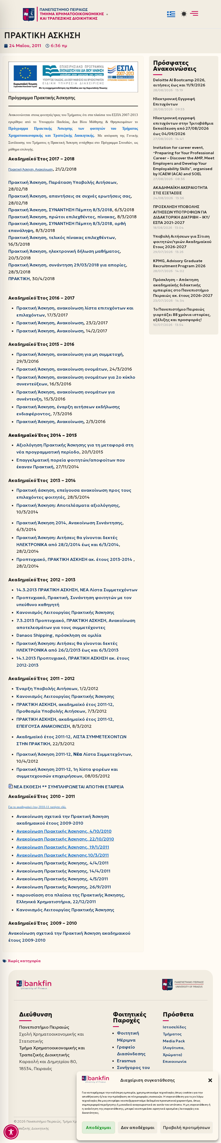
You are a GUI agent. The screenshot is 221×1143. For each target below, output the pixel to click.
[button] (210, 1080)
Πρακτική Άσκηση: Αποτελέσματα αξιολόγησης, (68, 505)
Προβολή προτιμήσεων (186, 1127)
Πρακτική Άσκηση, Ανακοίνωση (30, 169)
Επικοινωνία (175, 1061)
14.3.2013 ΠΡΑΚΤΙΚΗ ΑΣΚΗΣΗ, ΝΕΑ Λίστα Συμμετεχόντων (76, 589)
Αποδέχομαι (98, 1127)
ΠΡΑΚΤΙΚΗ (19, 278)
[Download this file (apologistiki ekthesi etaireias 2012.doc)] (11, 786)
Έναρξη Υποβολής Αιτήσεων (46, 688)
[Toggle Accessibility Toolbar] (11, 1132)
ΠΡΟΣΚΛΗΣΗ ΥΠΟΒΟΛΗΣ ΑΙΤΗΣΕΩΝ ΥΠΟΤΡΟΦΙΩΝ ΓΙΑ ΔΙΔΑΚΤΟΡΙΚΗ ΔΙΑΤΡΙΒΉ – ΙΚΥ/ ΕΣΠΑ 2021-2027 (181, 214)
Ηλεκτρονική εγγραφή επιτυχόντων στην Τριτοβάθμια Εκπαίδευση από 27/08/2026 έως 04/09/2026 (183, 125)
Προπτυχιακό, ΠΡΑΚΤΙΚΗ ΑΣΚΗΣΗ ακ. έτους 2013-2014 (74, 559)
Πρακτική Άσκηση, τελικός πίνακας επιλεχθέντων (61, 237)
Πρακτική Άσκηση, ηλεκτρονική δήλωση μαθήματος (64, 251)
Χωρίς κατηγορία (24, 960)
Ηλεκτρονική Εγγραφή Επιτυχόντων (174, 101)
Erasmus (126, 1060)
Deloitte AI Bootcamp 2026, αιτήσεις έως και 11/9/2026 (179, 83)
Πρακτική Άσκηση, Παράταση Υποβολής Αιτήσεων (62, 182)
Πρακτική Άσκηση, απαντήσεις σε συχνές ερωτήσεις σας (69, 196)
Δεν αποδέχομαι (137, 1127)
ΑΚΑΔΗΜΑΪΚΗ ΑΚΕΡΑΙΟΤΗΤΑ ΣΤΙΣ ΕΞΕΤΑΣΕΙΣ (180, 190)
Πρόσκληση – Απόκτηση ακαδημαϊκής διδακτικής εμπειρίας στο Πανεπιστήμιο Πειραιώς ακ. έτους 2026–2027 (183, 287)
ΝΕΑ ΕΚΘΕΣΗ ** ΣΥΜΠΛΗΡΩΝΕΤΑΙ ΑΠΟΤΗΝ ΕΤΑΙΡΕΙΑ (69, 786)
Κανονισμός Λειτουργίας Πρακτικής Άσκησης (65, 612)
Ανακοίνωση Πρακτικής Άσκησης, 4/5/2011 (62, 878)
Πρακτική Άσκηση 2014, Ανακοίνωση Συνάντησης (69, 522)
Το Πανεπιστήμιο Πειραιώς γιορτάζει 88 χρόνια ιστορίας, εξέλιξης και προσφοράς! (182, 314)
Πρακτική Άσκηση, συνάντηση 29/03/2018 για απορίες (67, 265)
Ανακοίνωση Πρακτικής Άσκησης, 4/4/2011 (62, 863)
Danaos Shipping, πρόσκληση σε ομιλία (58, 635)
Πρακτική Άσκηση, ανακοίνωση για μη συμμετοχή (69, 354)
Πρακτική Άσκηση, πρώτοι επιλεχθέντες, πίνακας (61, 216)
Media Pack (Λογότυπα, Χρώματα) (174, 1048)
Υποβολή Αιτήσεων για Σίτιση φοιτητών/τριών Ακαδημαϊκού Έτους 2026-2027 (182, 241)
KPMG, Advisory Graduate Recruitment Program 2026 (179, 263)
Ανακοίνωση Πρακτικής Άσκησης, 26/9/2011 (63, 886)
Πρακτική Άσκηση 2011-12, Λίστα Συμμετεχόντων (73, 754)
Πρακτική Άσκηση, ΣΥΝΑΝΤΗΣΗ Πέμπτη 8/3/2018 (60, 209)
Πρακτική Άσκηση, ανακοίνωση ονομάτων (61, 369)
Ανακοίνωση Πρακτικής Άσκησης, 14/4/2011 (63, 871)
